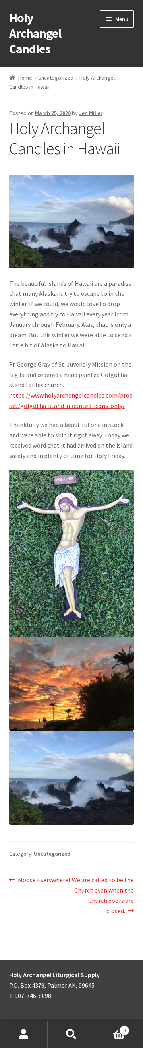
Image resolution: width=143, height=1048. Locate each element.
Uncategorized (55, 77)
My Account (24, 1034)
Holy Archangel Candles (35, 33)
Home (25, 77)
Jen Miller (90, 112)
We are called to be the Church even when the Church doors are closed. (103, 895)
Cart (110, 1027)
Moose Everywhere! (43, 880)
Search (71, 1034)
